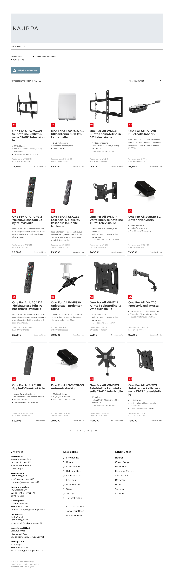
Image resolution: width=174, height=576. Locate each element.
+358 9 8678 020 (19, 476)
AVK (13, 46)
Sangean (120, 489)
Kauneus (71, 462)
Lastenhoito (73, 475)
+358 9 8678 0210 (19, 506)
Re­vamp (120, 480)
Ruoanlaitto (73, 484)
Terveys (70, 493)
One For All (18, 60)
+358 (13, 547)
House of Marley (124, 471)
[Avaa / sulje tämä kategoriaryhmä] (63, 457)
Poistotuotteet (74, 515)
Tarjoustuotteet (75, 511)
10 (95, 430)
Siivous (70, 489)
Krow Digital (29, 567)
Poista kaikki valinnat (45, 57)
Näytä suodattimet (28, 70)
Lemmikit (71, 480)
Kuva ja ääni (73, 466)
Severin (119, 493)
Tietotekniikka (74, 498)
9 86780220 (22, 547)
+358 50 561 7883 (19, 534)
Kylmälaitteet (74, 471)
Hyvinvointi (72, 457)
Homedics (121, 466)
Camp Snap (122, 462)
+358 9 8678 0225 (19, 520)
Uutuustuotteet (75, 506)
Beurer (119, 457)
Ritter (118, 484)
